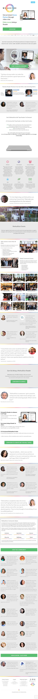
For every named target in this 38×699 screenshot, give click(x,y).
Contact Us (14, 683)
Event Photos (5, 685)
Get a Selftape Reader (5, 681)
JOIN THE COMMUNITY (19, 549)
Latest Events (5, 684)
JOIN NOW (12, 29)
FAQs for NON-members (23, 683)
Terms (14, 681)
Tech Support (23, 684)
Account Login (23, 681)
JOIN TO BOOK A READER (18, 66)
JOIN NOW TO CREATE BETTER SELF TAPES (18, 442)
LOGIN (33, 2)
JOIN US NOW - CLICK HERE (19, 655)
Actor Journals (5, 683)
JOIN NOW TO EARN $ (18, 381)
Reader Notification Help (23, 685)
